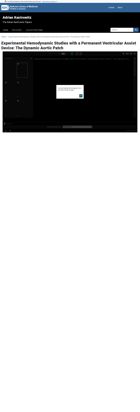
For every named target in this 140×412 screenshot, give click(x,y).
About (120, 7)
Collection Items (34, 30)
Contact (111, 7)
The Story (16, 30)
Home (5, 30)
